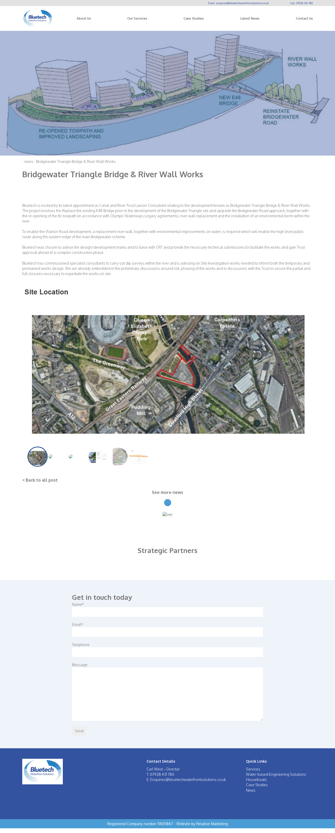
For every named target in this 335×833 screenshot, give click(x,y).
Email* (77, 624)
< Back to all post (40, 480)
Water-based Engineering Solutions (276, 774)
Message (79, 665)
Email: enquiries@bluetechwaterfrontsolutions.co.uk (238, 3)
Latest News (249, 18)
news (28, 161)
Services (253, 769)
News (250, 790)
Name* (78, 604)
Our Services (137, 18)
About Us (84, 18)
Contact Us (304, 18)
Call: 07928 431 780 (301, 3)
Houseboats (256, 779)
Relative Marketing (212, 823)
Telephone (81, 644)
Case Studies (193, 18)
